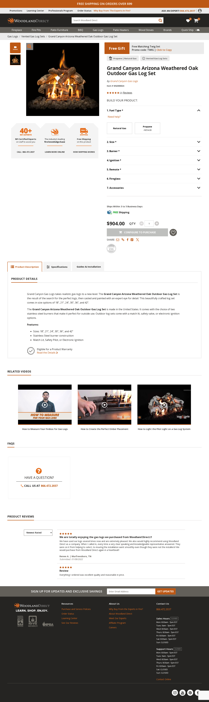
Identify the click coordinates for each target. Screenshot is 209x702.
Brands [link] (167, 30)
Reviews (127, 92)
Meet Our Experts (117, 618)
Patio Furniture (59, 30)
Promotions (16, 10)
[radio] (119, 128)
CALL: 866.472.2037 (25, 152)
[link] (190, 30)
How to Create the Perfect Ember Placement (104, 429)
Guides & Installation (89, 266)
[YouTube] (183, 693)
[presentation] (15, 59)
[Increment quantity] (157, 223)
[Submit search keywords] (160, 20)
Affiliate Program (117, 622)
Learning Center (35, 10)
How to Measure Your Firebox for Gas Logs (45, 429)
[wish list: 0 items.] (188, 20)
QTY (132, 224)
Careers (113, 627)
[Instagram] (175, 693)
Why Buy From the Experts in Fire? (126, 609)
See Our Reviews (70, 622)
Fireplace (17, 30)
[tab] (24, 267)
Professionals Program (61, 10)
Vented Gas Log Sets (33, 36)
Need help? (114, 116)
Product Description (27, 266)
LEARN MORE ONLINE (55, 152)
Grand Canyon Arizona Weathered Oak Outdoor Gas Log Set (82, 36)
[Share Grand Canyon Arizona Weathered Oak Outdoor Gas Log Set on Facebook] (127, 240)
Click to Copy (164, 50)
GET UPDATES (165, 591)
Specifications (59, 266)
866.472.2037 (49, 486)
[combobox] (117, 20)
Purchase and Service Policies (76, 609)
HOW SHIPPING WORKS (84, 152)
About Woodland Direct (120, 613)
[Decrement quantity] (141, 223)
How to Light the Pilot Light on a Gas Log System (164, 429)
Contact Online (163, 679)
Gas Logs (98, 30)
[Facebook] (198, 693)
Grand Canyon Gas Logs (124, 81)
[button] (200, 10)
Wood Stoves (146, 30)
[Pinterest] (190, 693)
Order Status (84, 10)
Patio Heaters (121, 30)
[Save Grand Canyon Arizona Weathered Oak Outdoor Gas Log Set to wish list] (173, 232)
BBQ (80, 30)
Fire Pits (36, 30)
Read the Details (46, 352)
